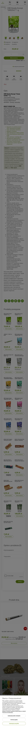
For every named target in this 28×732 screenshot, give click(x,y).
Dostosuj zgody (14, 719)
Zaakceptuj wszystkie (14, 723)
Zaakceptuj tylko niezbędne (14, 715)
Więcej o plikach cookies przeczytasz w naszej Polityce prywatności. (14, 711)
